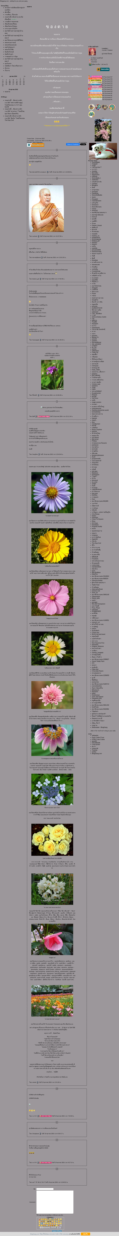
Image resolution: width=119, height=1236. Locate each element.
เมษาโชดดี (95, 606)
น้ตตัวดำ (95, 711)
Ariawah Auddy (97, 526)
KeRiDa (94, 495)
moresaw (95, 517)
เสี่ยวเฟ (94, 453)
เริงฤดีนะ (95, 267)
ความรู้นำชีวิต (96, 703)
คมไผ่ (94, 528)
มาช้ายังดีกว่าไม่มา (98, 721)
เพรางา (95, 641)
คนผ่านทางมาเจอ (97, 298)
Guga (94, 165)
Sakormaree (96, 596)
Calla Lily (95, 352)
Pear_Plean (96, 608)
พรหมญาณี (95, 368)
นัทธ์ (93, 187)
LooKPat (95, 289)
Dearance (95, 205)
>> (24, 76)
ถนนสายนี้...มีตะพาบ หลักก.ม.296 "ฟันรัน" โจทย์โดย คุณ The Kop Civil (15, 118)
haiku (94, 389)
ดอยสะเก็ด (95, 435)
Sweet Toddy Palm (98, 661)
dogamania (95, 174)
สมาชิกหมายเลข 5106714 (100, 684)
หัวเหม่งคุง (95, 231)
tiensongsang (96, 239)
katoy (93, 693)
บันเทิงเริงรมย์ (9, 52)
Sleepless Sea (97, 698)
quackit (94, 741)
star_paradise (96, 344)
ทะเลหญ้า (95, 278)
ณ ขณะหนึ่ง (96, 554)
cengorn (94, 346)
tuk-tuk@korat (36, 257)
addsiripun (95, 351)
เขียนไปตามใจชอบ (11, 26)
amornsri (95, 210)
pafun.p (94, 320)
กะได (93, 283)
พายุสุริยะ (95, 451)
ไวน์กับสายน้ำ (96, 377)
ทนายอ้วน (95, 447)
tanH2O (94, 242)
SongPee (35, 454)
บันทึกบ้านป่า (9, 54)
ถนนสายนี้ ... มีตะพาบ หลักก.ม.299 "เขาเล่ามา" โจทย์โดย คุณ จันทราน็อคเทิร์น (14, 111)
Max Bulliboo (96, 572)
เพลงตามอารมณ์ (10, 42)
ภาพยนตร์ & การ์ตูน (11, 56)
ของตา (7, 91)
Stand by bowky (97, 580)
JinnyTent (95, 462)
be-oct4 (94, 229)
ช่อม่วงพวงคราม (97, 414)
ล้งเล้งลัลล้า (95, 630)
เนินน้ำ (94, 420)
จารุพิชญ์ (95, 626)
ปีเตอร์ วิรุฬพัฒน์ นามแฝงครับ (101, 716)
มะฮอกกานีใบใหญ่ (98, 406)
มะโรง (94, 325)
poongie (94, 602)
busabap (95, 260)
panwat (94, 431)
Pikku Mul (95, 669)
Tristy (93, 387)
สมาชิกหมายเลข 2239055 (100, 675)
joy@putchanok (97, 308)
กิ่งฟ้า (93, 486)
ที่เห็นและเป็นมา (97, 359)
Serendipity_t (96, 178)
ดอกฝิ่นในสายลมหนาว (99, 212)
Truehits (94, 750)
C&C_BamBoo (97, 313)
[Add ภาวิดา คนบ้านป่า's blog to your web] (103, 730)
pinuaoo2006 (96, 250)
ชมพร (94, 197)
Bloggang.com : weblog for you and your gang (13, 1)
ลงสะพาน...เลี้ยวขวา (98, 372)
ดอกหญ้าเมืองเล (97, 215)
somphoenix (96, 237)
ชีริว (93, 545)
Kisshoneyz (96, 695)
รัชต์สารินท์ (95, 585)
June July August (97, 696)
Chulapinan (35, 1133)
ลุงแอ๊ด (94, 219)
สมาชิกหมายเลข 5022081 (100, 709)
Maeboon (95, 473)
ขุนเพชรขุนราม (97, 531)
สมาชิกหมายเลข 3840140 (100, 594)
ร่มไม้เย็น (95, 269)
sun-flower (95, 437)
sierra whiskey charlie (99, 317)
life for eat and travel (98, 634)
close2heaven (96, 201)
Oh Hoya (95, 523)
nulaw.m (44, 172)
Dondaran (95, 525)
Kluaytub (95, 199)
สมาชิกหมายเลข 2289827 (100, 659)
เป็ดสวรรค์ (95, 506)
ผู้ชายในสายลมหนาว (99, 582)
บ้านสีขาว (95, 416)
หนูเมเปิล (95, 304)
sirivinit (34, 1082)
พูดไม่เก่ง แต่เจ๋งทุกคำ (99, 714)
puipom (94, 244)
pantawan (95, 445)
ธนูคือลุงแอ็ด (96, 700)
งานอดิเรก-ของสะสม (11, 21)
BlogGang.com (97, 753)
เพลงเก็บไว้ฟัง (9, 49)
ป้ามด (94, 223)
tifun (93, 422)
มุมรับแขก (8, 63)
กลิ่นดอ (95, 357)
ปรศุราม (94, 725)
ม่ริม (94, 246)
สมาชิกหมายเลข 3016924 (100, 576)
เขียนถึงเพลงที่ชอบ (11, 24)
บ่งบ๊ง (93, 400)
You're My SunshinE (98, 329)
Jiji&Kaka (95, 179)
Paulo (94, 293)
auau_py (95, 592)
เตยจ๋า (94, 600)
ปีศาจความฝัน (96, 310)
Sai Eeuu (95, 398)
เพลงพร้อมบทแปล (10, 45)
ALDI (93, 457)
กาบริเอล (95, 508)
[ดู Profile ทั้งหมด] (107, 53)
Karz (93, 499)
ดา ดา (94, 331)
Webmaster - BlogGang (99, 727)
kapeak (94, 418)
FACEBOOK (96, 743)
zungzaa (95, 535)
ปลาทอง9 (95, 364)
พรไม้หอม (95, 464)
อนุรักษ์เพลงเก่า (10, 47)
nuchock (35, 236)
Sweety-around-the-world (100, 410)
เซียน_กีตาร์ (96, 723)
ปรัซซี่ (94, 469)
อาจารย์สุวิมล (96, 537)
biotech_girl (36, 279)
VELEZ (94, 510)
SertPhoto (95, 707)
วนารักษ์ (94, 503)
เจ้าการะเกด (96, 547)
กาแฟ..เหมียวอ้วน (97, 380)
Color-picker (96, 744)
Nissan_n (95, 281)
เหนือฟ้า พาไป (96, 275)
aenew (94, 349)
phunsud (95, 480)
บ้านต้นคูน (95, 552)
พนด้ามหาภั (96, 182)
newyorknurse (96, 408)
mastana (95, 386)
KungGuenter (96, 393)
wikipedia (95, 735)
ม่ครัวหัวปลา (96, 638)
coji (93, 318)
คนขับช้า (95, 667)
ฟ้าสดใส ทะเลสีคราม (99, 273)
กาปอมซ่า (95, 497)
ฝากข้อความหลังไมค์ (97, 58)
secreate (95, 449)
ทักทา (7, 68)
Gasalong (95, 193)
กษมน (94, 295)
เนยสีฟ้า (94, 221)
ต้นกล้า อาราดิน (97, 302)
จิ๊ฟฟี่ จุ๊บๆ (95, 680)
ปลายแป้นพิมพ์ (96, 391)
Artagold (95, 288)
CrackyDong (96, 271)
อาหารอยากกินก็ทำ (11, 28)
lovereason (95, 474)
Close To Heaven (97, 519)
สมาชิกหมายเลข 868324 (100, 578)
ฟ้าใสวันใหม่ (96, 433)
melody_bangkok (97, 652)
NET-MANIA (96, 375)
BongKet (95, 185)
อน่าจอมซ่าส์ (96, 460)
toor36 (94, 425)
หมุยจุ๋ (94, 615)
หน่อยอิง (94, 234)
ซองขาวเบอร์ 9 (97, 253)
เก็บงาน (7, 70)
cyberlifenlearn (97, 489)
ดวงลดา (94, 404)
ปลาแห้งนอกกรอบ (98, 561)
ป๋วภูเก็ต (95, 203)
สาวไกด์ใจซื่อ (96, 550)
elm (93, 663)
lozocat (94, 217)
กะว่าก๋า (34, 1116)
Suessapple (36, 340)
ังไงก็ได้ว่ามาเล (97, 624)
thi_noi (94, 347)
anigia (94, 483)
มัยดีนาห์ (95, 227)
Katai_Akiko (96, 370)
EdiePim (95, 574)
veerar (94, 209)
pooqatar (95, 191)
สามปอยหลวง (96, 673)
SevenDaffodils (97, 195)
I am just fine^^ (97, 167)
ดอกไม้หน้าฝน (96, 286)
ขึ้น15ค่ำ (35, 395)
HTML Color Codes (98, 739)
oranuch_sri (96, 622)
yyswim (94, 340)
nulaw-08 (95, 748)
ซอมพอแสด (96, 264)
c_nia (94, 315)
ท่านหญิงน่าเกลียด (98, 361)
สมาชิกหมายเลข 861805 (100, 501)
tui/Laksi (94, 471)
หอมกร (94, 533)
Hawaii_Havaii (97, 225)
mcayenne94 (96, 458)
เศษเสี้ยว (94, 354)
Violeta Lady (96, 384)
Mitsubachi (95, 690)
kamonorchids (96, 251)
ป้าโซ (94, 478)
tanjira (94, 516)
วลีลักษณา (95, 618)
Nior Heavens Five (98, 643)
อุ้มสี (33, 416)
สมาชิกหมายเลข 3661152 (100, 705)
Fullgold (94, 164)
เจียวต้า (95, 569)
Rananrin (95, 691)
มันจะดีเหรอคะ (97, 207)
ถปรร (93, 333)
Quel (93, 571)
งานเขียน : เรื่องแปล (11, 14)
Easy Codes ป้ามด (98, 737)
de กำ (94, 746)
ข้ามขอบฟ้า (96, 563)
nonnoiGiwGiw (97, 686)
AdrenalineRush (97, 589)
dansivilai (95, 644)
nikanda (94, 176)
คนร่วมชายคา (96, 648)
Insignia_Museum (98, 646)
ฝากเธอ (94, 467)
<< (2, 76)
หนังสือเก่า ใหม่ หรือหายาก (13, 66)
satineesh (95, 312)
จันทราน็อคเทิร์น (97, 688)
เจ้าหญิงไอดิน (96, 654)
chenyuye (95, 366)
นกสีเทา (94, 650)
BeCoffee (95, 173)
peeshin (94, 335)
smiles (94, 752)
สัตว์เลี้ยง (7, 12)
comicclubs (95, 565)
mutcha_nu (95, 236)
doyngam (95, 323)
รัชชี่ (93, 256)
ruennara (95, 609)
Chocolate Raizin (97, 671)
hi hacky (94, 487)
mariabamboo (96, 567)
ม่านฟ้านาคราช (97, 262)
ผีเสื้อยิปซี (95, 557)
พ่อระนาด (95, 291)
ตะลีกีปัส (94, 613)
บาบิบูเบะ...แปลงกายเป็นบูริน (101, 512)
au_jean (94, 482)
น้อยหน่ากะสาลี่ (97, 718)
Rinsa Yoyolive (97, 429)
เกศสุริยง (95, 427)
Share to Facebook (73, 144)
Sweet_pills (96, 598)
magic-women (96, 402)
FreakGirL (95, 559)
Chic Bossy (95, 514)
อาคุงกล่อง (95, 190)
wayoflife (95, 280)
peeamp (94, 306)
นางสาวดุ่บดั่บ (96, 382)
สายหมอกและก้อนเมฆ (99, 443)
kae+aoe (95, 493)
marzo (94, 628)
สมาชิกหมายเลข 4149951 (100, 620)
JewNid (94, 171)
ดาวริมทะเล (96, 491)
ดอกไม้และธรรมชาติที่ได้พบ (14, 40)
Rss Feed (94, 60)
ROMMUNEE (96, 611)
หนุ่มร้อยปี (95, 636)
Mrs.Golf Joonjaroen (98, 604)
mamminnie (96, 327)
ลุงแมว (94, 665)
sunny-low (95, 682)
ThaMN (94, 322)
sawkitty (94, 248)
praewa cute (96, 591)
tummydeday (96, 412)
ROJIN (94, 396)
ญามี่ (93, 677)
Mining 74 (95, 337)
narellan (94, 183)
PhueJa (94, 395)
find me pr (95, 439)
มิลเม (93, 521)
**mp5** (94, 476)
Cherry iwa (95, 632)
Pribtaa (94, 441)
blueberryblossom (98, 455)
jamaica (94, 374)
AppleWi (95, 539)
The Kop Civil (96, 543)
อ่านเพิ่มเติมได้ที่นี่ (74, 1234)
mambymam (96, 424)
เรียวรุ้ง (94, 541)
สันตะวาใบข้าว (97, 657)
